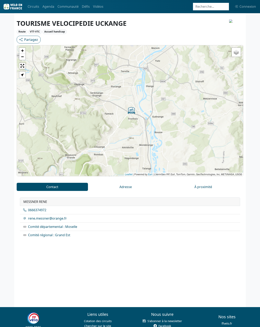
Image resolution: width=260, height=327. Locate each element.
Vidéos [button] (98, 6)
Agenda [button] (48, 6)
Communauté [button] (68, 6)
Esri (150, 174)
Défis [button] (86, 6)
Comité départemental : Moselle (52, 226)
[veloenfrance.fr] (12, 7)
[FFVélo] (33, 318)
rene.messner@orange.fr (47, 218)
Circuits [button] (33, 6)
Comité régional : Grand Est (49, 235)
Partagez (31, 39)
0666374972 (37, 210)
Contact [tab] (52, 187)
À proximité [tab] (203, 187)
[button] (131, 110)
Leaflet (128, 174)
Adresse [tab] (125, 187)
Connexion (247, 6)
